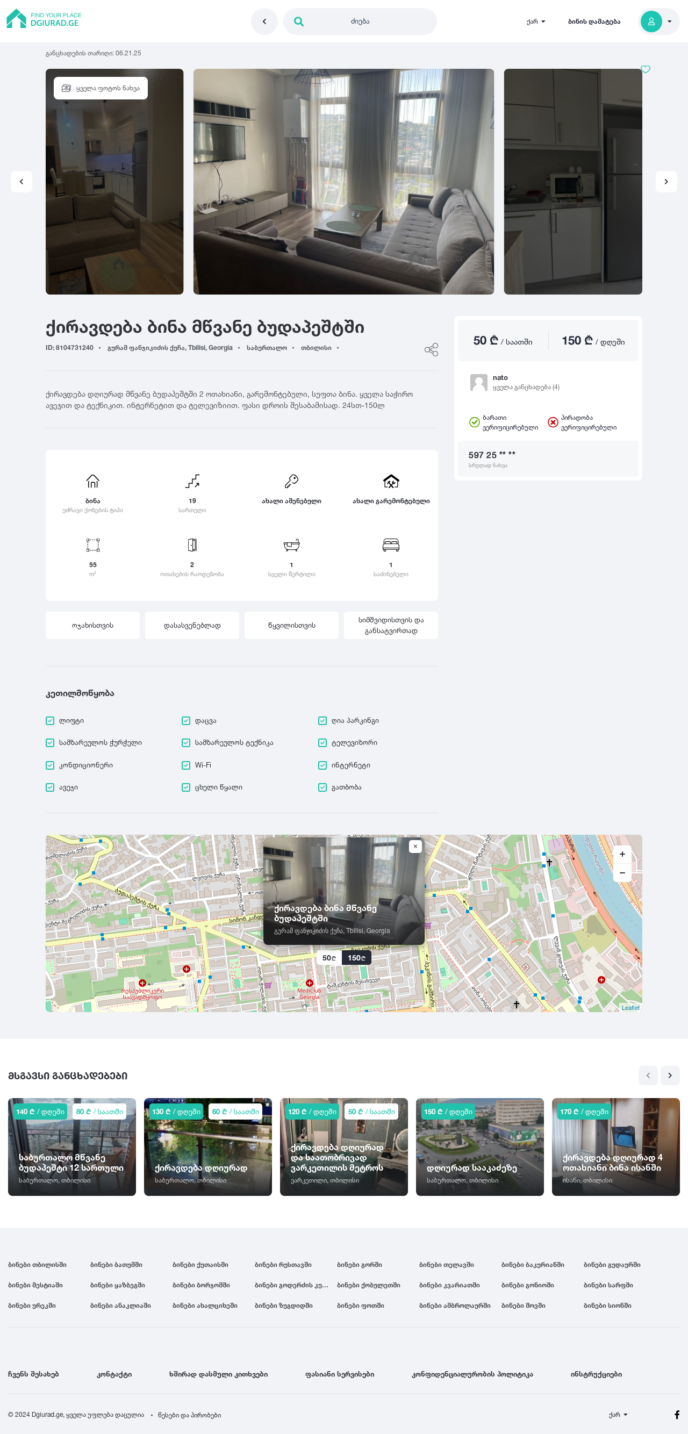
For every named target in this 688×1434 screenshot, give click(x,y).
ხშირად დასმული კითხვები (218, 1374)
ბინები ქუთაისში (200, 1264)
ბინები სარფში (608, 1285)
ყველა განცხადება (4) (526, 387)
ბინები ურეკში (32, 1305)
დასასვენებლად (192, 625)
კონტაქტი (114, 1374)
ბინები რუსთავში (283, 1264)
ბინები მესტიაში (35, 1285)
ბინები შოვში (523, 1305)
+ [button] (622, 854)
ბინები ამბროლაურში (455, 1305)
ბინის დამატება (594, 21)
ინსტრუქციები (596, 1374)
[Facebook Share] (431, 349)
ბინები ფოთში (360, 1305)
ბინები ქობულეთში (368, 1285)
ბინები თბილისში (37, 1264)
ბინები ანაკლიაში (120, 1305)
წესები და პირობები (189, 1415)
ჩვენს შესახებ (33, 1374)
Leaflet (631, 1007)
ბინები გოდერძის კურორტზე (296, 1285)
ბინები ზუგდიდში (284, 1305)
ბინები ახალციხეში (205, 1305)
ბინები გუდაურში (612, 1264)
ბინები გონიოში (527, 1285)
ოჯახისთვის (92, 625)
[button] (666, 181)
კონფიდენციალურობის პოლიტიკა (472, 1374)
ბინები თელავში (446, 1264)
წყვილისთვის (292, 625)
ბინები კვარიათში (449, 1285)
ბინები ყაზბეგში (117, 1285)
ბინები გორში (359, 1264)
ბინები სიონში (608, 1305)
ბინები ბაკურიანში (532, 1264)
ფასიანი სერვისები (339, 1374)
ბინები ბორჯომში (201, 1285)
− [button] (622, 873)
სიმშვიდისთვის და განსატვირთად (391, 625)
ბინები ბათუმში (116, 1264)
